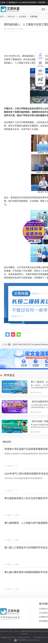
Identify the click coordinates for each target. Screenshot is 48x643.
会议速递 (22, 16)
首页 (43, 9)
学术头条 (11, 16)
